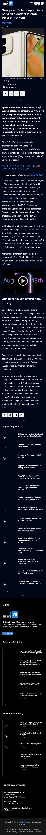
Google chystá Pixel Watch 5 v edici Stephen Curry (30, 572)
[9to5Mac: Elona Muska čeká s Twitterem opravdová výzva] (11, 685)
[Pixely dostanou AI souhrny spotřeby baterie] (9, 520)
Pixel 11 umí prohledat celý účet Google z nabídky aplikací (29, 487)
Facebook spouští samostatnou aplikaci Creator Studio (30, 551)
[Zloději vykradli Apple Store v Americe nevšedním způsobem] (11, 674)
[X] (42, 3)
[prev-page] (3, 591)
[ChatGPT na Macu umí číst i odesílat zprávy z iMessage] (9, 478)
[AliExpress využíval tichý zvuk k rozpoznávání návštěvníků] (9, 436)
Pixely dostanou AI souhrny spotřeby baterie (29, 519)
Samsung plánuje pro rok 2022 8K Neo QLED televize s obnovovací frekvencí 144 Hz (30, 662)
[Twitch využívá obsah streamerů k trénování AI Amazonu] (9, 562)
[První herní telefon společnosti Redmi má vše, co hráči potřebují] (11, 653)
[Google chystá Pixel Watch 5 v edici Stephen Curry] (9, 572)
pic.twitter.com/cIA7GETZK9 (15, 168)
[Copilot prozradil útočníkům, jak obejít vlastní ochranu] (9, 499)
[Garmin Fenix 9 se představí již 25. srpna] (9, 446)
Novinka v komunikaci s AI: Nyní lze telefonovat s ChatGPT (31, 695)
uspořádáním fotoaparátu (32, 229)
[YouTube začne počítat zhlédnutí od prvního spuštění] (9, 509)
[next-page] (7, 591)
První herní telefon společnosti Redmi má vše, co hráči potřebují (31, 652)
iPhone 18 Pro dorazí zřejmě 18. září (29, 456)
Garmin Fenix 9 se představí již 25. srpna (29, 445)
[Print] (22, 93)
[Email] (16, 93)
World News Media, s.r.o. (22, 822)
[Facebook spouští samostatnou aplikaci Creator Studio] (9, 551)
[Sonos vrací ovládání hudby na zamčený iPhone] (9, 530)
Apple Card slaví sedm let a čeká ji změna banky (29, 466)
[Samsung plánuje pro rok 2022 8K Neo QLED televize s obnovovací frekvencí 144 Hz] (11, 663)
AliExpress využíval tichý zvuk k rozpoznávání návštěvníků (30, 435)
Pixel (22, 316)
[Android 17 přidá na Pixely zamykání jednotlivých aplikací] (9, 541)
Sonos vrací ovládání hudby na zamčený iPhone (29, 529)
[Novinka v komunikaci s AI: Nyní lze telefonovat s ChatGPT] (11, 695)
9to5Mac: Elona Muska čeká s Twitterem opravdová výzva (30, 684)
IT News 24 (12, 85)
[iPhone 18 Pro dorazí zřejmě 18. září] (9, 457)
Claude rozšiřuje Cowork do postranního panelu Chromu (30, 582)
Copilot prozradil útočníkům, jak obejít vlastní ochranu (30, 498)
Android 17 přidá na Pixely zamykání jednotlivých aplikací (29, 540)
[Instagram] (38, 3)
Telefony (7, 23)
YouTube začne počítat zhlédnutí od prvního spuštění (30, 508)
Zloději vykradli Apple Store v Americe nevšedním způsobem (30, 673)
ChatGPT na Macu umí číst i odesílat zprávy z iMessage (29, 477)
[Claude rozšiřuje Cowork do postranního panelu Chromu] (9, 583)
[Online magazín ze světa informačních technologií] (7, 3)
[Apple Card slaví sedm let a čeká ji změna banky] (9, 467)
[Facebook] (35, 3)
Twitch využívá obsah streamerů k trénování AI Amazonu (28, 561)
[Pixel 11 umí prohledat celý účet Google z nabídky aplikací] (9, 488)
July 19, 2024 (37, 174)
